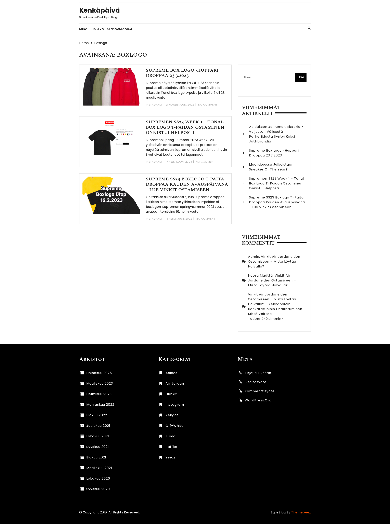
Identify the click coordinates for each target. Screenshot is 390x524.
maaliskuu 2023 (99, 383)
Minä (83, 28)
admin (253, 256)
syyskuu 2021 (97, 446)
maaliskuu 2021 (99, 468)
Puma (171, 436)
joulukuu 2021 (98, 425)
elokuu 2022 (96, 415)
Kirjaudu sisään (258, 373)
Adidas (171, 373)
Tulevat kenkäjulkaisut (113, 28)
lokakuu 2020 (98, 478)
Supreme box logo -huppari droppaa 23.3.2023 (182, 73)
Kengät (172, 415)
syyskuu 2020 (98, 489)
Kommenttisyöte (260, 391)
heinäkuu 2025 (99, 373)
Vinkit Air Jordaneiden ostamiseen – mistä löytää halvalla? (274, 261)
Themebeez (301, 512)
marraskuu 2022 (100, 404)
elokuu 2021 (96, 457)
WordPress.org (258, 400)
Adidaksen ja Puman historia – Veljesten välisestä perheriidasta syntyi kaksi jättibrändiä (276, 134)
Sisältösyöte (255, 382)
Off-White (175, 425)
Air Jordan (175, 383)
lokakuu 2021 (97, 436)
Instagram (154, 105)
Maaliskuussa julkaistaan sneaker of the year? (271, 167)
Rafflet (172, 446)
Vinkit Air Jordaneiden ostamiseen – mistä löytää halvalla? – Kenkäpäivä (272, 299)
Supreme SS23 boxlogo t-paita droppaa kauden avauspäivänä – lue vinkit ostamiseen (187, 184)
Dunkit (171, 394)
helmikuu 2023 (99, 394)
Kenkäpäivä (99, 10)
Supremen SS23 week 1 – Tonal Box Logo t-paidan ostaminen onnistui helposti (185, 127)
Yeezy (171, 457)
